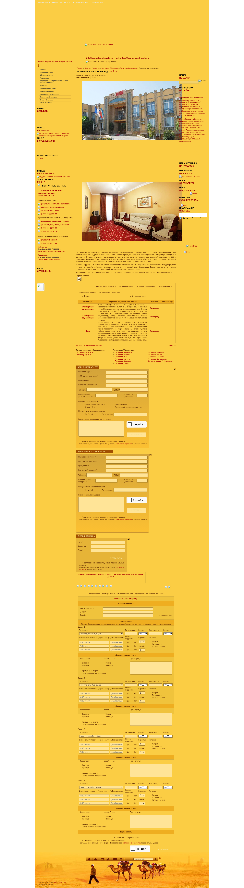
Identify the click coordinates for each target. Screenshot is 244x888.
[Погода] (184, 218)
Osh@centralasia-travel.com (49, 260)
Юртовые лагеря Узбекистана (160, 361)
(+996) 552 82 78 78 (49, 231)
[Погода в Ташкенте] (193, 216)
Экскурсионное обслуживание (94, 673)
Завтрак (158, 644)
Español (55, 61)
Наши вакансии (46, 103)
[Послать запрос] (115, 859)
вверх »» (172, 345)
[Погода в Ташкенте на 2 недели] (199, 218)
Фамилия (82, 546)
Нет (135, 642)
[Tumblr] (107, 587)
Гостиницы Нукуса (122, 363)
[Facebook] (77, 587)
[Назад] (89, 859)
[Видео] (193, 193)
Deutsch (69, 61)
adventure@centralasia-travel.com (132, 58)
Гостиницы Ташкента (123, 352)
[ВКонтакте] (81, 587)
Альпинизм (44, 78)
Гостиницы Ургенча (122, 359)
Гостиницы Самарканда (128, 68)
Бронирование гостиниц (49, 94)
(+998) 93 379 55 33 (49, 243)
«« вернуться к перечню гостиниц (89, 345)
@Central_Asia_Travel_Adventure (55, 225)
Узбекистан (96, 68)
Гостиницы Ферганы (123, 361)
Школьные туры (46, 75)
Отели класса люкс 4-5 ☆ (95, 405)
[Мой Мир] (85, 587)
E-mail (81, 550)
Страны (87, 68)
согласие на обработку (124, 443)
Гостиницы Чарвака (156, 354)
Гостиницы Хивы (121, 357)
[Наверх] (96, 859)
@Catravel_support (49, 240)
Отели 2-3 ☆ (90, 407)
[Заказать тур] (128, 859)
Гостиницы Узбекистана (110, 68)
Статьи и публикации (48, 97)
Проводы (86, 665)
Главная (80, 68)
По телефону (107, 414)
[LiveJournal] (96, 587)
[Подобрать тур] (108, 859)
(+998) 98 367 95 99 (49, 214)
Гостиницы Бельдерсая (157, 359)
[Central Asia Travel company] (99, 44)
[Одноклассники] (88, 587)
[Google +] (99, 587)
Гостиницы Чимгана (156, 357)
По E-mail (89, 414)
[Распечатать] (121, 859)
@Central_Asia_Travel (50, 211)
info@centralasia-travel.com (100, 58)
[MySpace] (110, 587)
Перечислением (133, 838)
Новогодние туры (47, 91)
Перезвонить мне (164, 615)
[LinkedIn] (103, 587)
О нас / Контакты (46, 100)
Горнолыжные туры (47, 88)
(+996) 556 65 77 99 (49, 228)
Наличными (127, 838)
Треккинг (43, 85)
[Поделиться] (102, 859)
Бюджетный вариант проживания (128, 407)
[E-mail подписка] (173, 586)
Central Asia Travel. (61, 882)
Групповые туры (46, 72)
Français (62, 61)
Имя (80, 542)
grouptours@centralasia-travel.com (55, 204)
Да (132, 642)
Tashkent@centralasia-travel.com (51, 251)
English (48, 61)
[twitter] (92, 587)
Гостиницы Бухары (122, 354)
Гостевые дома (121, 405)
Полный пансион (158, 647)
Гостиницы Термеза (156, 352)
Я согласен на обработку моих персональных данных (103, 442)
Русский (41, 61)
